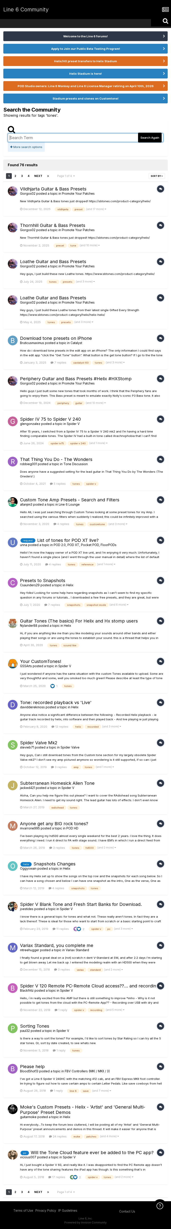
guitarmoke (28, 1117)
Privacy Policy (45, 1210)
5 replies (59, 483)
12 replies (61, 726)
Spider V (73, 424)
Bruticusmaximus (32, 343)
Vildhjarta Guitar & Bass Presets (53, 189)
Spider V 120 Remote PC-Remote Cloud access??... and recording (89, 986)
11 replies (62, 929)
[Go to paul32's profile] (13, 1028)
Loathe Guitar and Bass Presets (53, 261)
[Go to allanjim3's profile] (13, 502)
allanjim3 (26, 504)
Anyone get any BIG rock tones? (54, 823)
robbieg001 (28, 464)
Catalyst (76, 343)
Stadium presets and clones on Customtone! (85, 98)
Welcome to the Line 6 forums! (85, 36)
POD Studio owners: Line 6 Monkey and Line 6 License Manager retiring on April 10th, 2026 (86, 86)
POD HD (72, 828)
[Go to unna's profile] (13, 542)
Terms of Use (23, 1210)
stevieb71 (27, 747)
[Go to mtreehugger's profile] (13, 948)
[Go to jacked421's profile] (13, 785)
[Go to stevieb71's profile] (13, 745)
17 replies (58, 1177)
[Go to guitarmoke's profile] (13, 1109)
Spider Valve (70, 747)
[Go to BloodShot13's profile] (13, 1069)
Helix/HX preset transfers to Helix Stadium (85, 61)
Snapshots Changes (54, 864)
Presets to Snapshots (42, 580)
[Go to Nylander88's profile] (13, 623)
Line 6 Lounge (69, 504)
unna (23, 545)
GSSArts (26, 666)
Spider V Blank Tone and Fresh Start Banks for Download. (81, 904)
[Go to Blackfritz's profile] (13, 988)
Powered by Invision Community (85, 1222)
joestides (26, 909)
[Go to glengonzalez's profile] (13, 421)
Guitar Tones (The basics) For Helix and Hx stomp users (79, 621)
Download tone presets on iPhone (56, 338)
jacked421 (27, 788)
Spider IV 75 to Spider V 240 (50, 419)
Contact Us (127, 1211)
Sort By (156, 176)
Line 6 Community (26, 9)
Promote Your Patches (78, 193)
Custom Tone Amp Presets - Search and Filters (69, 499)
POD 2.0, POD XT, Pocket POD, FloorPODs (85, 545)
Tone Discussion (75, 464)
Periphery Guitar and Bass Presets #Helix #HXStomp (76, 378)
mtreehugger (29, 950)
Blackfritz (27, 990)
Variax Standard (77, 950)
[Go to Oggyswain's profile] (13, 866)
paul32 (25, 1031)
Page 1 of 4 (65, 176)
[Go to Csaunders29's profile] (13, 583)
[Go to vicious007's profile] (13, 1155)
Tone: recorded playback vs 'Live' (56, 702)
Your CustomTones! (40, 661)
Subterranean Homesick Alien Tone (57, 783)
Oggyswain (28, 868)
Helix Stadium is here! (85, 73)
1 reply (62, 1010)
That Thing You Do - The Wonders (56, 459)
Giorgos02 (27, 193)
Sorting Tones (34, 1026)
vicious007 (28, 1157)
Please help (32, 1066)
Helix (69, 585)
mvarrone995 (30, 828)
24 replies (59, 1136)
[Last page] (48, 176)
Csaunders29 (30, 585)
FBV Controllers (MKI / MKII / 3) (87, 1071)
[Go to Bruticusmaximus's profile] (13, 340)
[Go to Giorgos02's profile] (13, 191)
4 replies (62, 524)
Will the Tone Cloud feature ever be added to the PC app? (92, 1152)
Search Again (149, 137)
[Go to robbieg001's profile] (13, 461)
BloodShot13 (29, 1071)
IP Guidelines (67, 1210)
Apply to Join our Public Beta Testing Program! (85, 48)
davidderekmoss (32, 707)
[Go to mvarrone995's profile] (13, 826)
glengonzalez (30, 424)
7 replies (59, 362)
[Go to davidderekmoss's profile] (13, 705)
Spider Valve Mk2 (38, 742)
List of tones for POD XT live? (68, 540)
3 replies (60, 767)
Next (38, 176)
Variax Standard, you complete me (56, 945)
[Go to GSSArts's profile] (13, 664)
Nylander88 (28, 625)
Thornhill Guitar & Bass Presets (52, 225)
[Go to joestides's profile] (13, 906)
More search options (27, 147)
